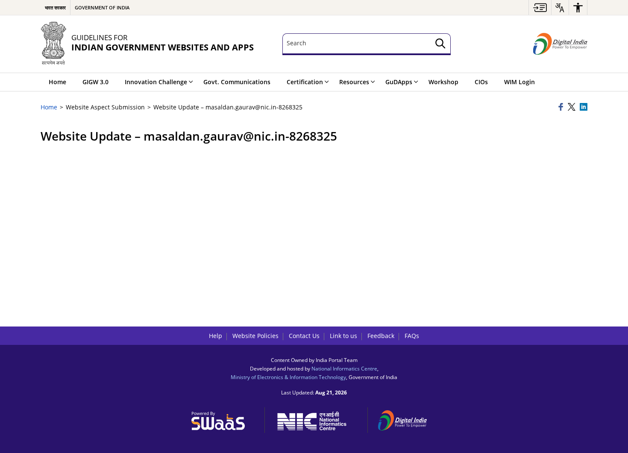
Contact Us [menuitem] (304, 336)
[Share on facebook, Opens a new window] (561, 107)
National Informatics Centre (344, 368)
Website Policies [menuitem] (255, 336)
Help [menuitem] (215, 336)
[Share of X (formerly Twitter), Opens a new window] (572, 107)
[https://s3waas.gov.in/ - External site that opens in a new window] (223, 418)
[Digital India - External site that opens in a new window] (560, 44)
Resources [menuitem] (354, 82)
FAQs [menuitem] (412, 336)
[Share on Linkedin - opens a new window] (583, 107)
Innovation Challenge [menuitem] (156, 82)
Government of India (102, 7)
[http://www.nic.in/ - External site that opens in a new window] (316, 419)
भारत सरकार (55, 7)
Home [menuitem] (57, 82)
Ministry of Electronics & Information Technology (288, 377)
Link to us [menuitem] (343, 336)
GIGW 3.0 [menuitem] (95, 82)
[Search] (440, 44)
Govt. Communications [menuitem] (236, 82)
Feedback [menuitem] (380, 336)
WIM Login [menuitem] (519, 82)
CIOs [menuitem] (481, 82)
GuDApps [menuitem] (398, 82)
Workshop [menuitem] (443, 82)
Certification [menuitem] (305, 82)
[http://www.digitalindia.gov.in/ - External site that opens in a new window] (407, 419)
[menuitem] (540, 7)
